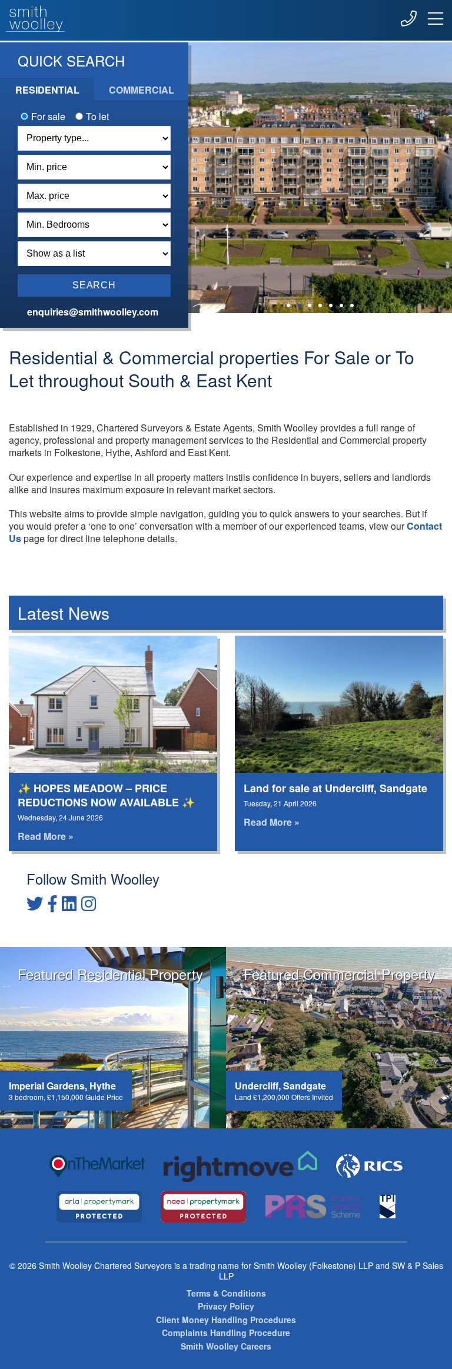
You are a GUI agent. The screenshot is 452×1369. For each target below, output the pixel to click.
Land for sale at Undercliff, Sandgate (335, 788)
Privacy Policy (226, 1306)
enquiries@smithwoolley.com (91, 311)
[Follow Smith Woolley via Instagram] (88, 903)
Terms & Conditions (226, 1293)
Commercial (141, 90)
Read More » (46, 836)
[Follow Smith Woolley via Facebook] (52, 903)
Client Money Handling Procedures (226, 1319)
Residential (47, 90)
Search (94, 285)
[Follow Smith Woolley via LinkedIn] (69, 903)
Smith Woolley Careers (226, 1346)
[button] (288, 305)
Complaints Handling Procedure (226, 1332)
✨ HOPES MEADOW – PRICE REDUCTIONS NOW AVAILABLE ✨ (106, 795)
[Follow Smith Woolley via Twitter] (35, 903)
